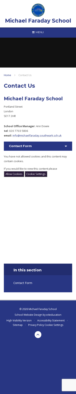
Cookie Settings (36, 174)
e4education (53, 315)
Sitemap (18, 325)
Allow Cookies (13, 174)
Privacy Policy (36, 325)
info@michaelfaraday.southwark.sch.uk (37, 135)
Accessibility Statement (51, 320)
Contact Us (25, 75)
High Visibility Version (19, 320)
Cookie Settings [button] (54, 325)
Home (7, 75)
